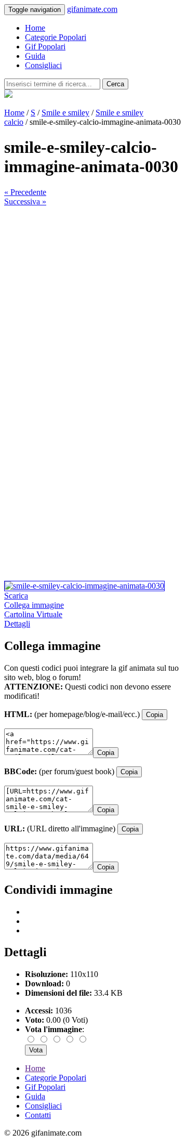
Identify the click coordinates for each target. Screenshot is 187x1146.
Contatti (38, 1115)
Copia (154, 715)
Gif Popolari (45, 46)
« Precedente (25, 192)
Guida (35, 55)
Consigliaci (43, 65)
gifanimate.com (92, 9)
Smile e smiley (65, 112)
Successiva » (25, 201)
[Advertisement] (93, 300)
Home (35, 27)
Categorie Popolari (55, 37)
